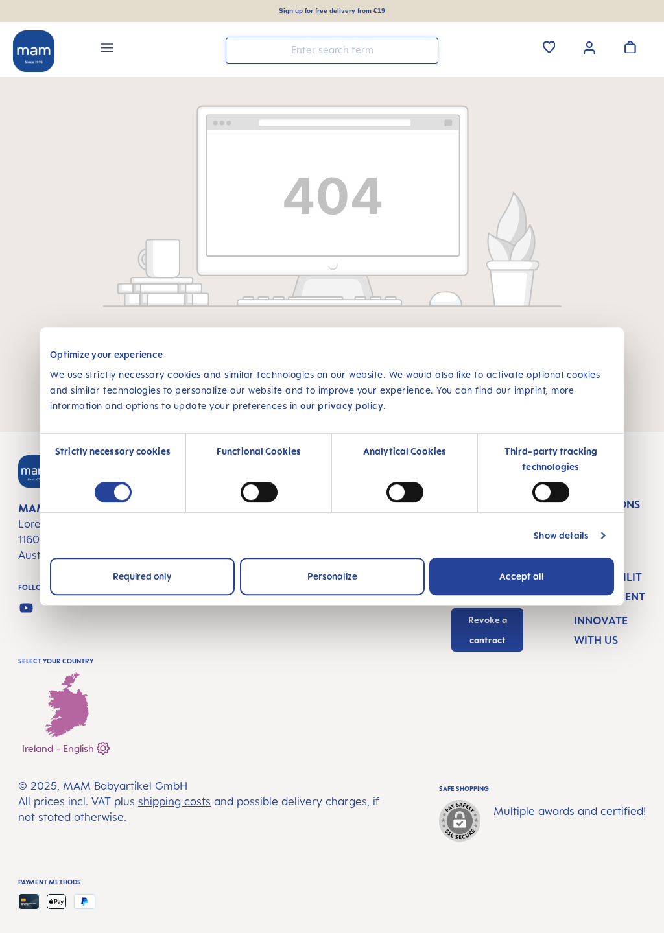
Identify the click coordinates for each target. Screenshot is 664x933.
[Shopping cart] (630, 46)
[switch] (259, 492)
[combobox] (332, 51)
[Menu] (107, 50)
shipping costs (174, 801)
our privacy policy (341, 405)
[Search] (425, 49)
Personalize (332, 576)
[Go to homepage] (33, 51)
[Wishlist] (549, 46)
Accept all (521, 576)
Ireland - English (59, 748)
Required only (142, 576)
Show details (561, 535)
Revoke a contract (487, 630)
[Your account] (589, 47)
